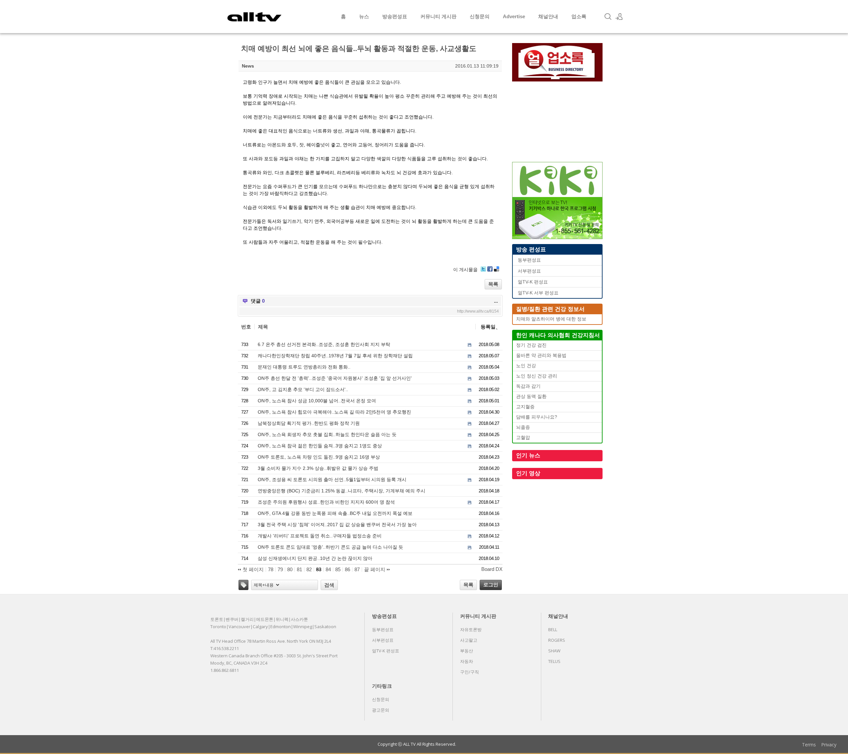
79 (280, 569)
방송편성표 (394, 16)
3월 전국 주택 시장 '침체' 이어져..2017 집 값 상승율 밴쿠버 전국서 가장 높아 (337, 524)
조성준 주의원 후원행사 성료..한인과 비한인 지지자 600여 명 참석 (326, 502)
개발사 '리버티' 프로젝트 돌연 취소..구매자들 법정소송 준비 (320, 535)
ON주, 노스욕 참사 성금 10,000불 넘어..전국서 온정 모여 (317, 400)
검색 (329, 585)
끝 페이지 (375, 569)
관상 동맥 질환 (531, 396)
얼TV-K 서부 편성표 (538, 292)
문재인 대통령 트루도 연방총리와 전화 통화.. (304, 367)
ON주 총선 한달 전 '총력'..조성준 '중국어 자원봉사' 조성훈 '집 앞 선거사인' (335, 378)
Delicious (496, 269)
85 (338, 569)
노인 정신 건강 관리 (536, 376)
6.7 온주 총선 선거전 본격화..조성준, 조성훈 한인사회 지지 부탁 (324, 344)
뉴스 (364, 16)
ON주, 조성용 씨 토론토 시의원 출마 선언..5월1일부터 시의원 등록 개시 (332, 479)
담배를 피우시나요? (536, 417)
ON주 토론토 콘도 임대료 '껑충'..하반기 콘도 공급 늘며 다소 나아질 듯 (330, 547)
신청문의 (480, 16)
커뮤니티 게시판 (438, 16)
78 (270, 569)
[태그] (243, 585)
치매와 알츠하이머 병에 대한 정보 (551, 319)
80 (289, 569)
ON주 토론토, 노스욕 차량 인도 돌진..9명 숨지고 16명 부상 (319, 457)
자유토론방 (471, 629)
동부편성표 (529, 260)
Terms (809, 744)
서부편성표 (529, 271)
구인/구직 (469, 672)
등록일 (488, 326)
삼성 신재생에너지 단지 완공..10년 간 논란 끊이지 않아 (315, 558)
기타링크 (382, 685)
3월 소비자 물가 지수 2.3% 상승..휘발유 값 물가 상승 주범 (318, 468)
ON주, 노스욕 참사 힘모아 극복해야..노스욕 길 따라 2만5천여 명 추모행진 (334, 412)
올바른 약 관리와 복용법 (541, 355)
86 (347, 569)
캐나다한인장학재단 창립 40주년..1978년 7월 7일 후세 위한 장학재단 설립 (335, 355)
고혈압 (523, 437)
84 (328, 569)
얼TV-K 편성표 (533, 281)
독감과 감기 (528, 386)
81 (299, 569)
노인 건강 (526, 365)
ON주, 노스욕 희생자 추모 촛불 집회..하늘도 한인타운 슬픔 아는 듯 (327, 434)
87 (357, 569)
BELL (552, 629)
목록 (493, 284)
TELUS (554, 661)
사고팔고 (468, 640)
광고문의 (380, 710)
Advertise (514, 16)
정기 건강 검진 (531, 345)
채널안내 (548, 16)
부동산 (466, 651)
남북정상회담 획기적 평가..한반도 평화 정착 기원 (309, 423)
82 (309, 569)
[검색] (607, 16)
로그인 (490, 584)
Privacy (828, 744)
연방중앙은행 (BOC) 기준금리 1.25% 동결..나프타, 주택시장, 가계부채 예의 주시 (341, 490)
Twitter (483, 269)
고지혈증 (525, 406)
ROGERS (556, 640)
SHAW (554, 651)
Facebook (490, 269)
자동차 (466, 661)
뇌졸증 (523, 427)
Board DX (492, 569)
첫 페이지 (252, 569)
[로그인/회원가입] (619, 16)
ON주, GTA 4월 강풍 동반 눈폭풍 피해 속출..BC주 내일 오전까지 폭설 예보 (335, 513)
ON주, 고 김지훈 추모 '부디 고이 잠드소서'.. (303, 389)
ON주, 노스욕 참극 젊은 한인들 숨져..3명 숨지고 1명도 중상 (320, 445)
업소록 (578, 16)
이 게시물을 (465, 269)
